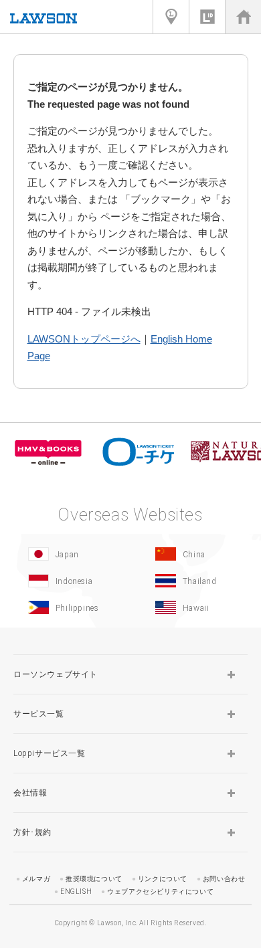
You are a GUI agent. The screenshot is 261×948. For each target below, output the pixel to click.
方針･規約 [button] (32, 832)
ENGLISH (76, 891)
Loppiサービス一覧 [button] (49, 753)
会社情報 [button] (30, 792)
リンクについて (162, 878)
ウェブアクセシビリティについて (160, 891)
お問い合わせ (224, 878)
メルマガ (36, 878)
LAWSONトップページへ (84, 339)
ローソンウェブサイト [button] (55, 674)
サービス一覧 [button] (38, 714)
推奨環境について (94, 878)
